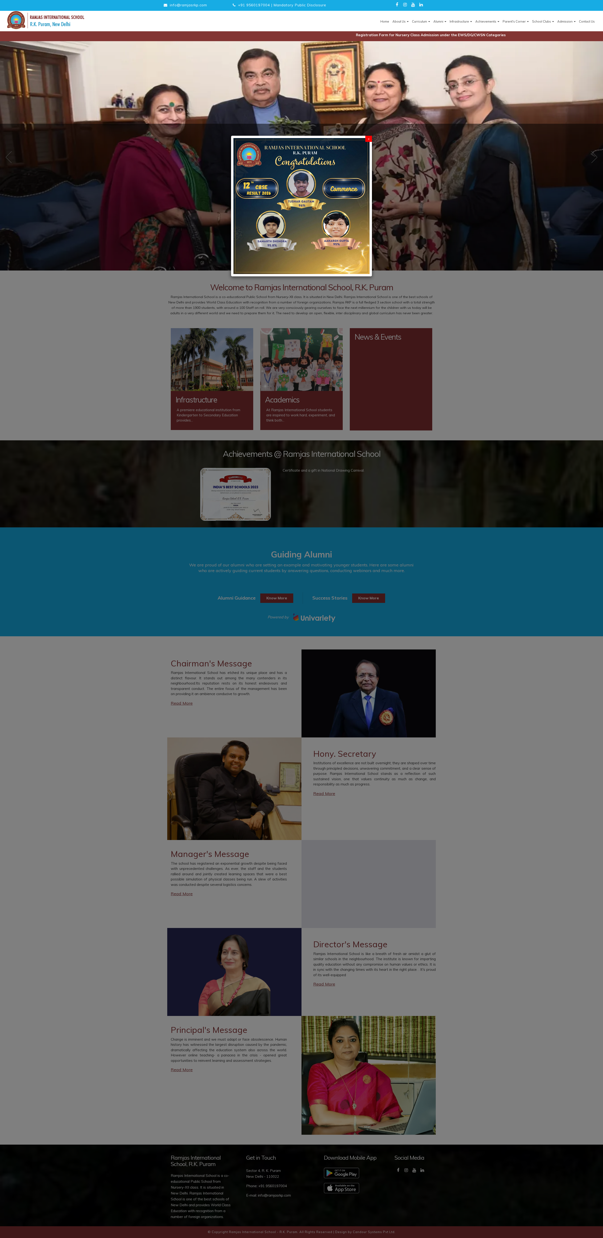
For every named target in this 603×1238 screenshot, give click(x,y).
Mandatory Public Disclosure (299, 5)
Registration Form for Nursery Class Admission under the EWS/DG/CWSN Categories (370, 35)
